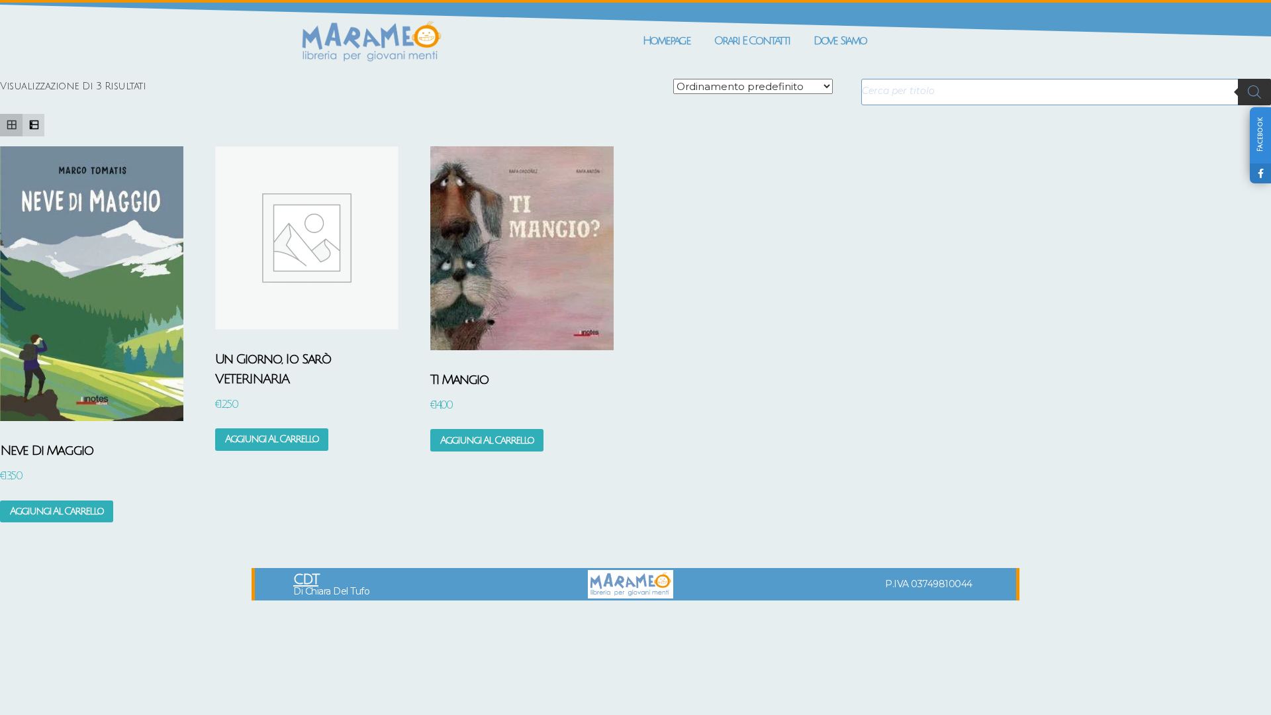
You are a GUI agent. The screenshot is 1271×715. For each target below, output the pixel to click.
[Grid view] (11, 125)
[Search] (1254, 92)
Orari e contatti (752, 40)
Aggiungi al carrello (56, 511)
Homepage (666, 40)
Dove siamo (840, 40)
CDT (305, 579)
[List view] (34, 125)
